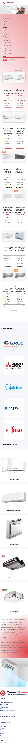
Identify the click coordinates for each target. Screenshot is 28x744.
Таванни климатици (14, 577)
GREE (8, 98)
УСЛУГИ (2, 713)
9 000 (5, 20)
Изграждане (2, 728)
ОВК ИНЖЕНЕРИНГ (4, 725)
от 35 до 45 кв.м (7, 51)
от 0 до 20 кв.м (7, 44)
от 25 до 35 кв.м (7, 48)
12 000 (5, 21)
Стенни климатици (4, 704)
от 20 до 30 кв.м (7, 47)
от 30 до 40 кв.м (7, 50)
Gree (5, 29)
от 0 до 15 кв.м (7, 42)
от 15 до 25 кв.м (7, 45)
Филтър (5, 59)
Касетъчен (6, 34)
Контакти (2, 740)
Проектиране (3, 726)
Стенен (5, 37)
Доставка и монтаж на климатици (7, 716)
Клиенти (2, 737)
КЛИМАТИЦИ (3, 698)
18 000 (5, 23)
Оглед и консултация (5, 722)
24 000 (5, 24)
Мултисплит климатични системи (7, 710)
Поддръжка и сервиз (4, 729)
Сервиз (1, 719)
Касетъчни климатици (14, 611)
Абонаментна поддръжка (5, 721)
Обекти (1, 735)
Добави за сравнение (8, 108)
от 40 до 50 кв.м (7, 53)
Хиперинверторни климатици (14, 510)
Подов (5, 36)
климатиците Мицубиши (12, 650)
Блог (1, 738)
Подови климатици (14, 544)
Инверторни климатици (14, 479)
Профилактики (3, 717)
